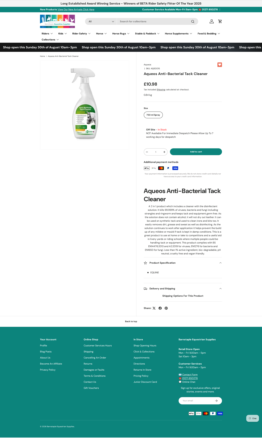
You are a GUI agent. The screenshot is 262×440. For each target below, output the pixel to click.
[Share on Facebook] (160, 308)
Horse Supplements (177, 33)
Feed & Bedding (207, 33)
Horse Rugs (119, 33)
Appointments (141, 357)
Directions (139, 363)
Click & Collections (144, 351)
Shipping (161, 89)
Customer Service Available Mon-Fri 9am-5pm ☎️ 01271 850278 (180, 9)
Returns (88, 363)
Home (42, 56)
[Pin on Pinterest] (166, 308)
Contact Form (190, 374)
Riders (45, 33)
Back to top (131, 321)
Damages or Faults (94, 369)
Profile (43, 345)
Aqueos (147, 64)
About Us (45, 357)
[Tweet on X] (154, 308)
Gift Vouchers (91, 388)
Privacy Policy (47, 369)
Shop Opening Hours (145, 345)
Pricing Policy (141, 375)
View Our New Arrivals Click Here (76, 9)
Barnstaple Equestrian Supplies (60, 426)
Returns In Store (142, 369)
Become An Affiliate (51, 363)
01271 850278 (190, 378)
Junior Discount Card (145, 381)
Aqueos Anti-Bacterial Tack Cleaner (63, 56)
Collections (48, 39)
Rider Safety (79, 33)
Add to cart (196, 151)
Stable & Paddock (145, 33)
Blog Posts (46, 351)
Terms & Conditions (95, 375)
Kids (60, 33)
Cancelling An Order (95, 357)
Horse (99, 33)
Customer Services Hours (98, 345)
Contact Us (90, 381)
